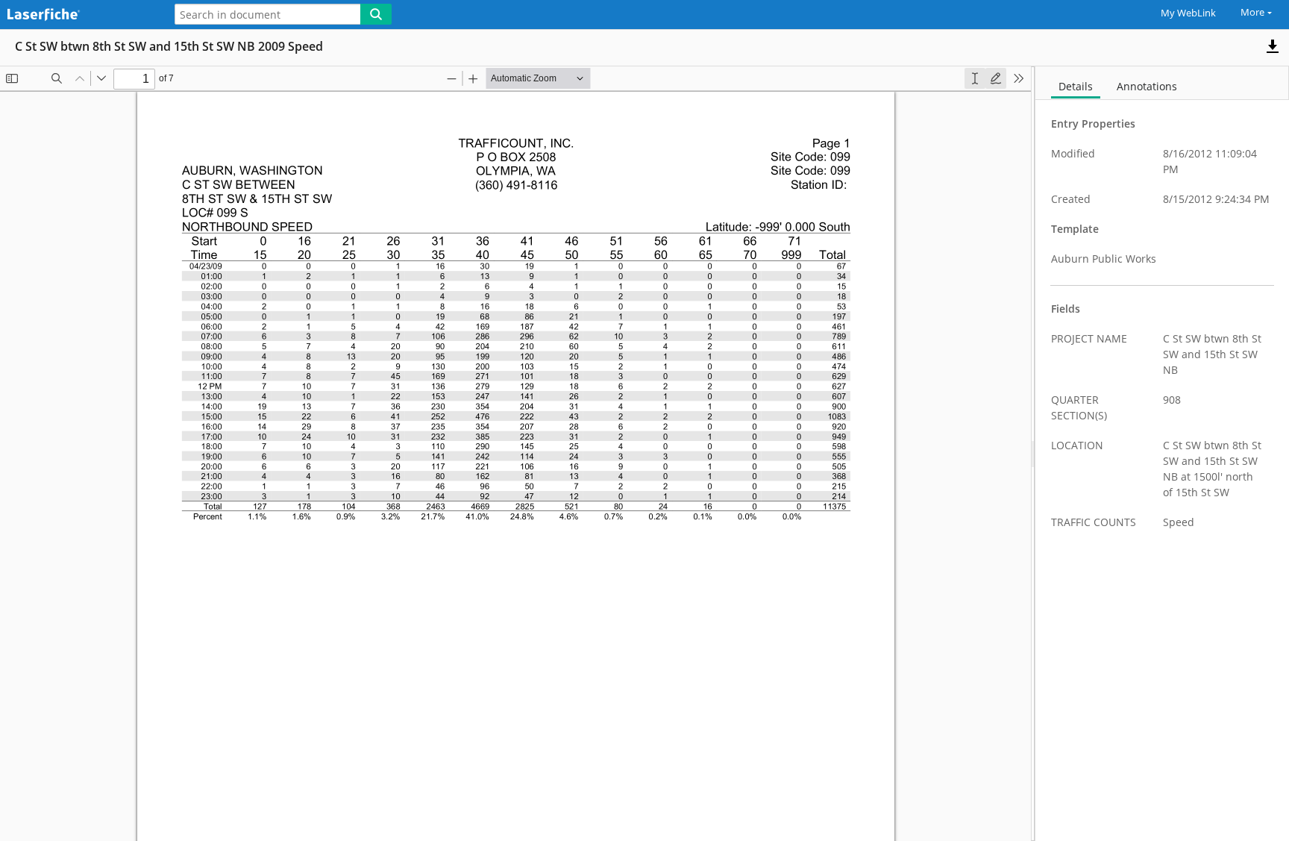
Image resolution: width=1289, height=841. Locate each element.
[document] (1162, 453)
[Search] (376, 14)
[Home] (78, 15)
